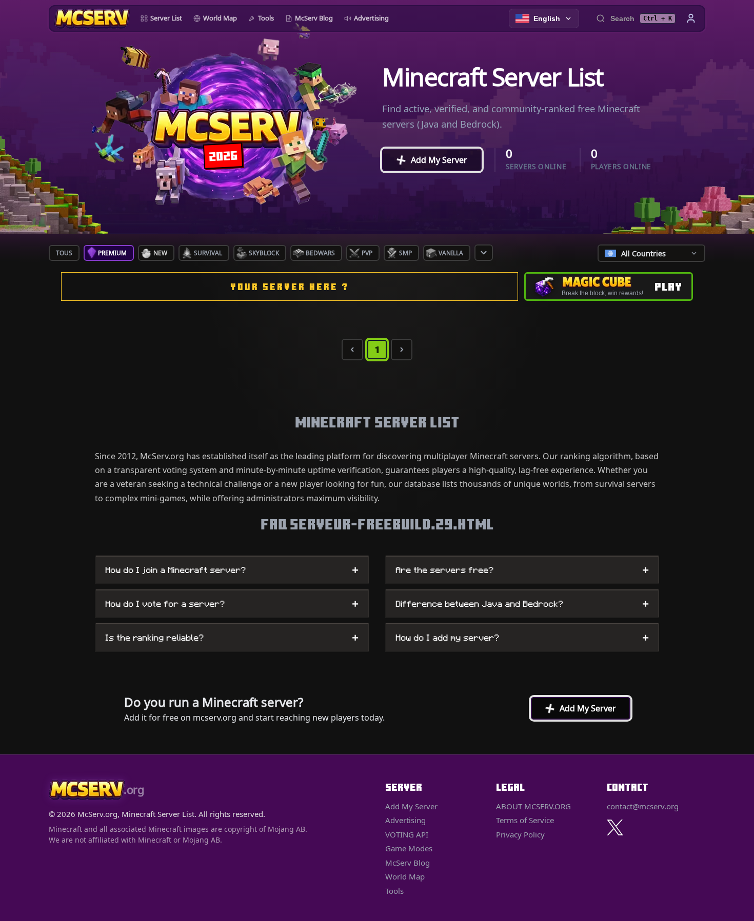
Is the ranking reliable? (232, 637)
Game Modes (408, 848)
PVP (367, 253)
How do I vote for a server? (232, 604)
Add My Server (427, 160)
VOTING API (406, 834)
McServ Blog (314, 18)
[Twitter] (615, 827)
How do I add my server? (522, 637)
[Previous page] (352, 349)
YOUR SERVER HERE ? (289, 287)
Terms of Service (525, 820)
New (160, 253)
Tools (266, 18)
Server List (166, 18)
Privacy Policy (520, 834)
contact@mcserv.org (643, 806)
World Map (220, 18)
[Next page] (401, 349)
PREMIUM (112, 253)
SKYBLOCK (264, 253)
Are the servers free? (522, 570)
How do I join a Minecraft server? (232, 570)
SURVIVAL (208, 253)
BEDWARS (320, 253)
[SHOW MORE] (483, 252)
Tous (64, 253)
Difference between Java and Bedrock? (522, 604)
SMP (405, 253)
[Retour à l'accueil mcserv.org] (92, 18)
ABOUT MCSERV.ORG (533, 806)
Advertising (371, 18)
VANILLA (451, 253)
